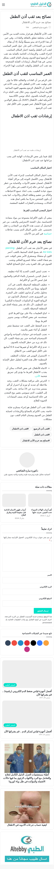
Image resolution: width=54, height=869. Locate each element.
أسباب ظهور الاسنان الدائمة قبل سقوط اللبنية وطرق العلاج (15, 512)
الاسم (49, 575)
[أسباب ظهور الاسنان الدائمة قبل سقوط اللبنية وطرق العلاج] (14, 500)
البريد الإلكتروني (46, 587)
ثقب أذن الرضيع (41, 428)
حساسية (48, 233)
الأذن (37, 376)
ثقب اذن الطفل (41, 434)
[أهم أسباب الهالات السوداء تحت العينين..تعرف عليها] (40, 500)
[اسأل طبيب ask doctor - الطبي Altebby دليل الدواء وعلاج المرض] (27, 848)
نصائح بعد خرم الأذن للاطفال (35, 440)
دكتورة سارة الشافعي (39, 27)
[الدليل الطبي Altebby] (41, 4)
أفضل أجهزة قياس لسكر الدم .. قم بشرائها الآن (28, 731)
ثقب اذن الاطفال (19, 428)
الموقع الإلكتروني (45, 598)
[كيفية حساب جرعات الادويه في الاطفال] (27, 807)
